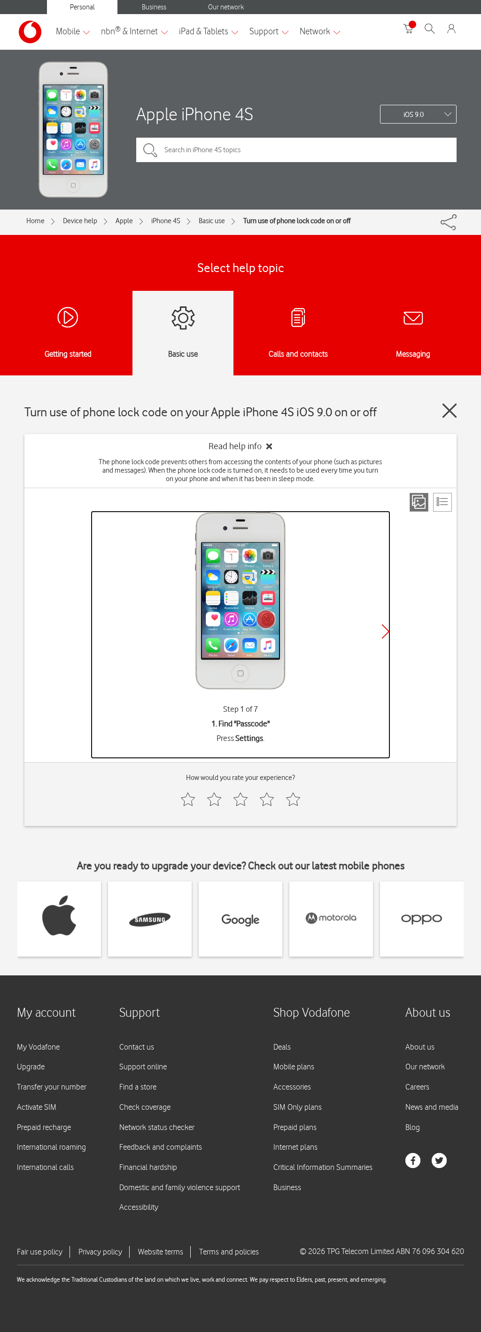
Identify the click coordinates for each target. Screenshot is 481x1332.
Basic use (212, 221)
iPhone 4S (165, 221)
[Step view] (419, 502)
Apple (124, 221)
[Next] (385, 631)
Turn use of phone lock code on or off (296, 221)
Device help (80, 221)
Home (35, 221)
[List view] (442, 502)
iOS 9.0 (413, 114)
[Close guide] (449, 411)
